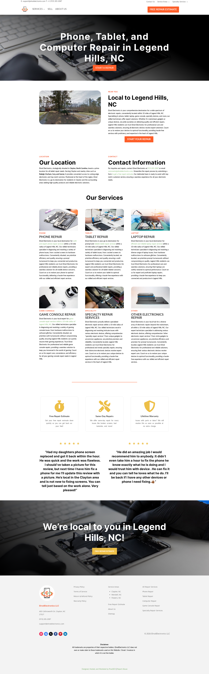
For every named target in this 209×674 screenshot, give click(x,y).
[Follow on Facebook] (56, 634)
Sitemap (111, 614)
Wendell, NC (116, 595)
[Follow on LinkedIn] (65, 634)
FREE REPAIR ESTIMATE (163, 9)
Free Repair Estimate (116, 604)
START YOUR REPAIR (139, 139)
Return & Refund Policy (83, 596)
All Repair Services (149, 587)
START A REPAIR (104, 68)
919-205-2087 (153, 168)
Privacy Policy (79, 587)
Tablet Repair (147, 596)
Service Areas (162, 2)
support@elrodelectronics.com (34, 1)
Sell (50, 9)
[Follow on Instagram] (41, 634)
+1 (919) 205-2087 (55, 1)
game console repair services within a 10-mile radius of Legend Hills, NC (57, 321)
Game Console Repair (151, 606)
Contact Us (150, 2)
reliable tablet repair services (104, 244)
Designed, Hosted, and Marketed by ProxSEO (99, 669)
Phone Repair (147, 591)
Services (37, 9)
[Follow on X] (51, 634)
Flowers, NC (116, 598)
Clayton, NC (116, 591)
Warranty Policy (80, 601)
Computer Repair (149, 601)
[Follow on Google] (46, 634)
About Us (61, 9)
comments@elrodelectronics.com (120, 171)
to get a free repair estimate (122, 174)
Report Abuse (122, 669)
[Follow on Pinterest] (60, 634)
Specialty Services (179, 2)
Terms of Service (80, 591)
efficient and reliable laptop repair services (146, 244)
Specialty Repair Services (152, 610)
